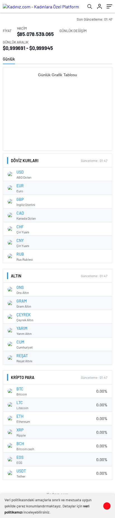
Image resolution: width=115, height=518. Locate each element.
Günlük (9, 59)
